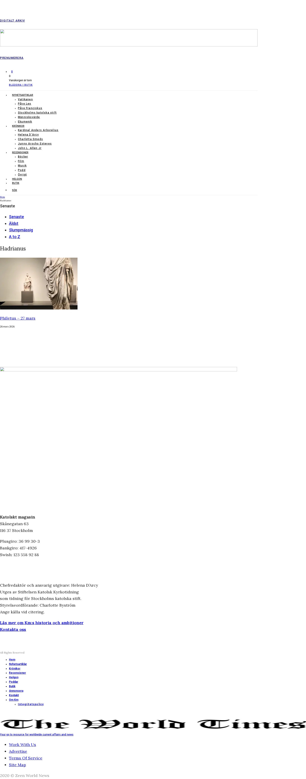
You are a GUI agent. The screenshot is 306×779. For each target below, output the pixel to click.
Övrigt (22, 174)
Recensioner (20, 152)
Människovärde (29, 117)
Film (21, 161)
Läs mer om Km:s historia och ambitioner (42, 622)
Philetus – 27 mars (17, 318)
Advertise (18, 751)
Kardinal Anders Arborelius (38, 130)
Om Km (13, 699)
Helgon (17, 179)
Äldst (13, 223)
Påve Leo (24, 103)
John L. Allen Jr (29, 148)
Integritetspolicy (31, 704)
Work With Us (22, 744)
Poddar (13, 681)
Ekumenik (25, 121)
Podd (22, 170)
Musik (22, 165)
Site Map (17, 764)
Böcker (23, 156)
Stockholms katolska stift (37, 112)
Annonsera (16, 690)
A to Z (14, 236)
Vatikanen (25, 99)
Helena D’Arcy (28, 134)
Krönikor (18, 126)
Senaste (16, 216)
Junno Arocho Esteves (35, 143)
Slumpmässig (21, 230)
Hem (12, 659)
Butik (15, 183)
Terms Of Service (25, 758)
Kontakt (14, 695)
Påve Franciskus (30, 108)
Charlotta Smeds (30, 139)
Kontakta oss (13, 629)
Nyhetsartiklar (22, 95)
